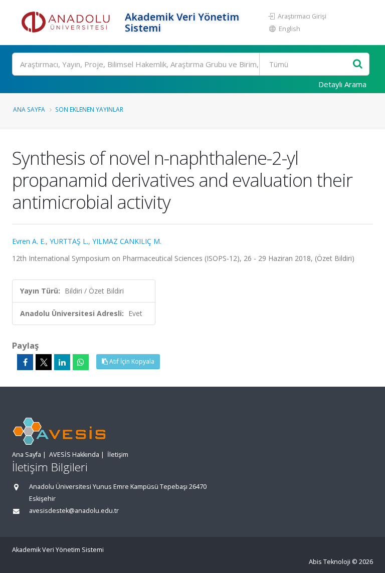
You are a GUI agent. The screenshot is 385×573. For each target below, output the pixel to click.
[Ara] (357, 64)
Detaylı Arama (342, 84)
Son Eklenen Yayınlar (89, 109)
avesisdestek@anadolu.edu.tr (74, 510)
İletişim (117, 454)
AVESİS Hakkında (74, 454)
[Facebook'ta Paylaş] (25, 362)
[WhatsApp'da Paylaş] (81, 362)
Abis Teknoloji (329, 561)
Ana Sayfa (29, 109)
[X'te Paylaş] (44, 362)
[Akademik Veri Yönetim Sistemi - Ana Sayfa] (67, 22)
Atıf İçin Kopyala (131, 361)
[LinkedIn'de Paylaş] (62, 362)
